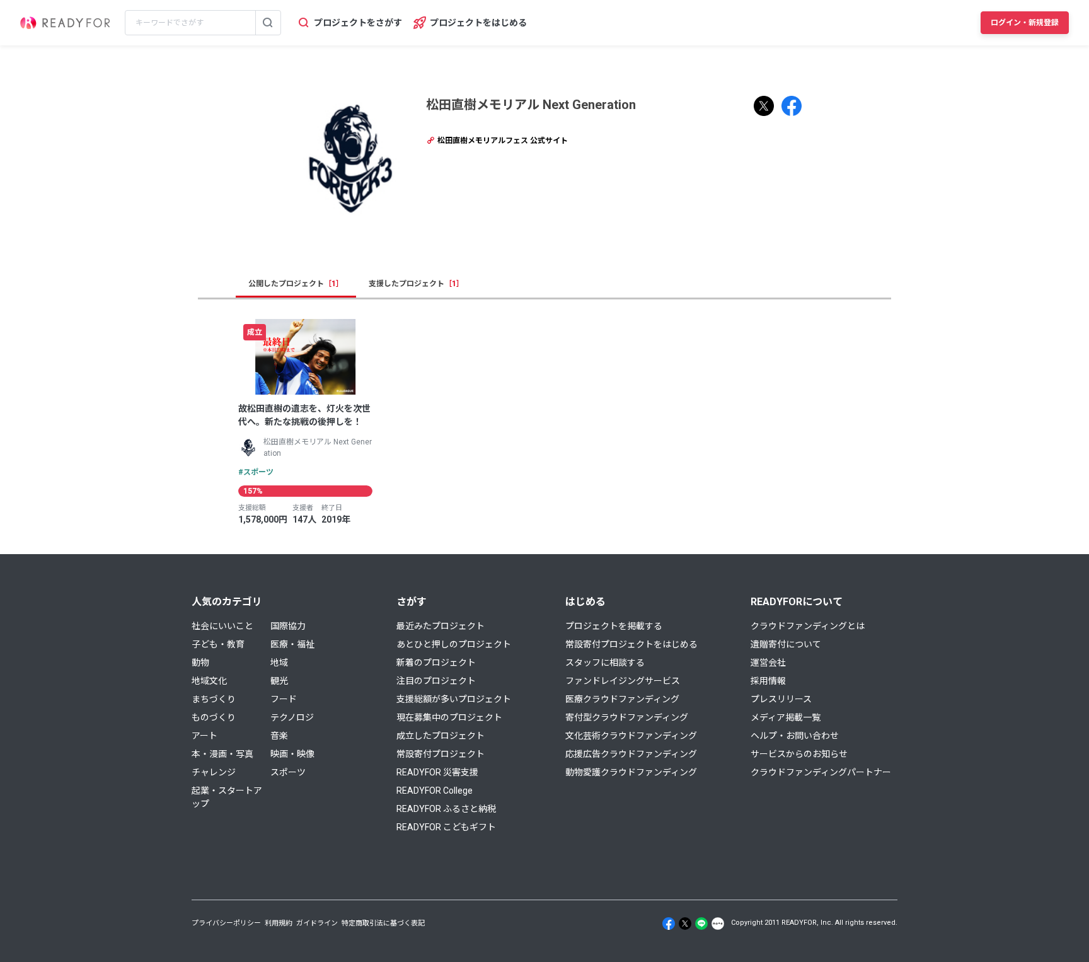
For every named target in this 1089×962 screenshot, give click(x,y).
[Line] (701, 923)
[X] (685, 923)
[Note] (718, 923)
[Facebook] (668, 923)
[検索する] (267, 22)
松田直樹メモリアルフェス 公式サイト (501, 140)
